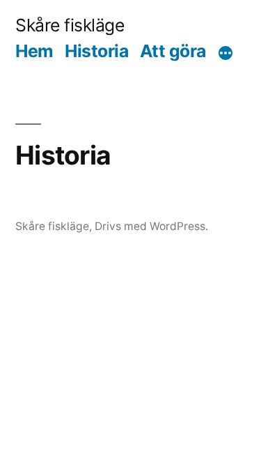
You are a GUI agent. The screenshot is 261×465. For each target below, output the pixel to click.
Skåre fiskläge (69, 25)
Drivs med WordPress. (151, 226)
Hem (34, 50)
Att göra (173, 50)
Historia (96, 50)
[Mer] (225, 53)
